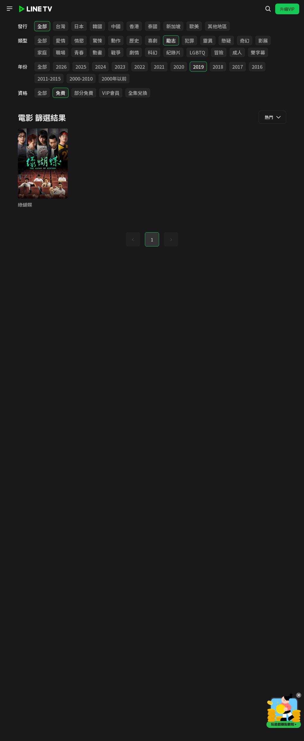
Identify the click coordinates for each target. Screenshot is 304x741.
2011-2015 (49, 78)
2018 (218, 66)
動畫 (97, 52)
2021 (159, 66)
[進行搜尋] (268, 8)
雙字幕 (258, 52)
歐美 (194, 26)
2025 (80, 66)
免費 (60, 92)
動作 (116, 40)
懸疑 (226, 40)
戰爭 (116, 52)
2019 (198, 66)
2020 (178, 66)
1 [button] (152, 240)
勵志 (171, 40)
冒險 (219, 52)
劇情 (134, 52)
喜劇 (152, 40)
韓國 (97, 26)
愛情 (60, 40)
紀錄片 (173, 52)
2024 (100, 66)
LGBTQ (197, 52)
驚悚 (97, 40)
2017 (237, 66)
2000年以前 (114, 78)
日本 (79, 26)
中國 (116, 26)
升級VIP (287, 9)
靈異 (208, 40)
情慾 (79, 40)
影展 (263, 40)
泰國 (152, 26)
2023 (120, 66)
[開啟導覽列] (9, 8)
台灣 (60, 26)
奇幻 (244, 40)
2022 (139, 66)
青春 (79, 52)
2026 (61, 66)
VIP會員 (110, 92)
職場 (60, 52)
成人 (237, 52)
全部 (42, 26)
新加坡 (173, 26)
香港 (134, 26)
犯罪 (189, 40)
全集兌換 (137, 92)
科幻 (152, 52)
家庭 (42, 52)
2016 (257, 66)
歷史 (134, 40)
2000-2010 (81, 78)
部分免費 (83, 92)
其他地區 (217, 26)
